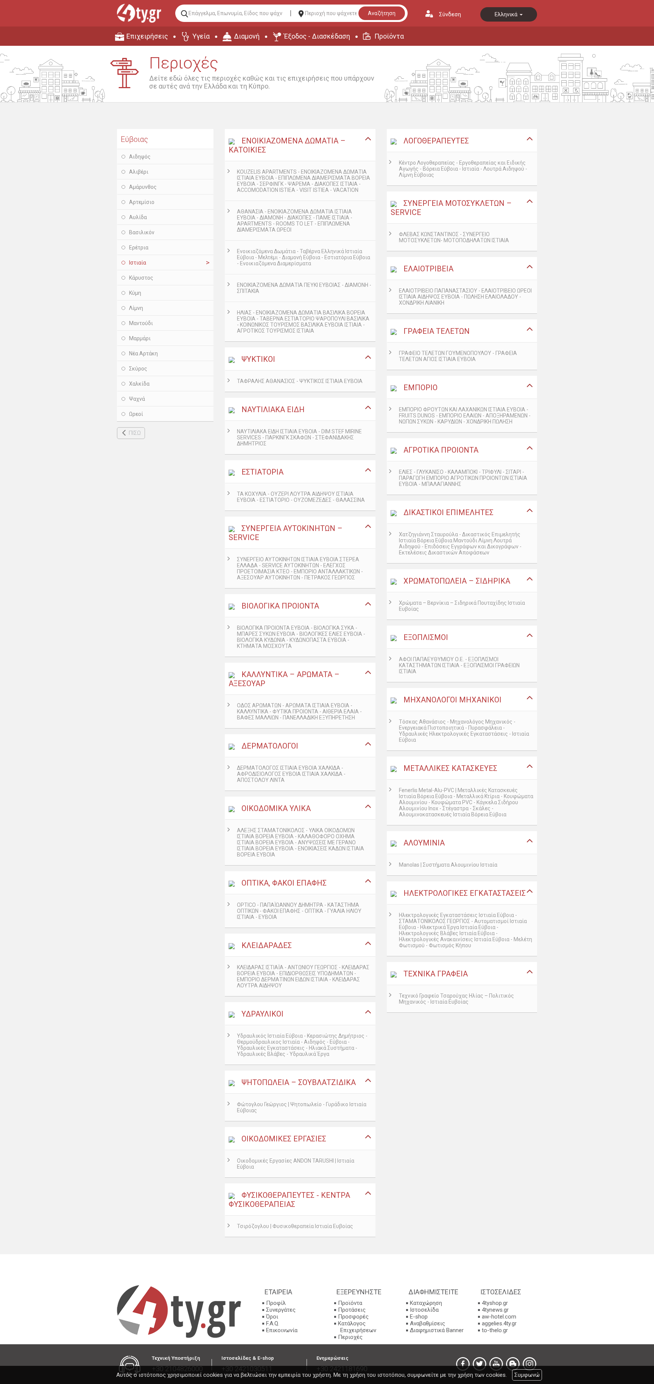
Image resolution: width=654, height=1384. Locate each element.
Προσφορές (353, 1316)
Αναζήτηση (382, 13)
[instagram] (529, 1364)
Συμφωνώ (527, 1375)
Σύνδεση (450, 14)
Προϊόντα (389, 36)
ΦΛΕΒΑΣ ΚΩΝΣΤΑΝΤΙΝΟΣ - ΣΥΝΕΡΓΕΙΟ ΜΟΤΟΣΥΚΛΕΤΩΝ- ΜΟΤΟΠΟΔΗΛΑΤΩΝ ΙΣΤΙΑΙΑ (454, 237)
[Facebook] (463, 1364)
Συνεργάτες (281, 1309)
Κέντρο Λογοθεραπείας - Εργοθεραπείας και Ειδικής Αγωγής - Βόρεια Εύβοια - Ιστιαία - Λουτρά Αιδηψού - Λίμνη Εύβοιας (463, 169)
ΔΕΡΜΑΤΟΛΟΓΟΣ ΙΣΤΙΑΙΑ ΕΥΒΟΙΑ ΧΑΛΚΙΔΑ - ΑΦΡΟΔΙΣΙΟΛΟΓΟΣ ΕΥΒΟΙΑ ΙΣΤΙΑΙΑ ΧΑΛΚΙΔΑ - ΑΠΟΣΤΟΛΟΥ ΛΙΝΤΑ (291, 774)
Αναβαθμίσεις (427, 1323)
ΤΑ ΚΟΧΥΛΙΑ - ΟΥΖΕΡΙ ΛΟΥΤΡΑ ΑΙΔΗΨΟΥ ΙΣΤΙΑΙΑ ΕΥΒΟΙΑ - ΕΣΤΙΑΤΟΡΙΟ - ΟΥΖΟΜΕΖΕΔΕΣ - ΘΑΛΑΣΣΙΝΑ (301, 497)
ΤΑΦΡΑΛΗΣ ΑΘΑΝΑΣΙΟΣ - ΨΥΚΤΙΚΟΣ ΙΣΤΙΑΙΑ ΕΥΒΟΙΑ (300, 381)
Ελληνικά (507, 14)
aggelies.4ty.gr (499, 1323)
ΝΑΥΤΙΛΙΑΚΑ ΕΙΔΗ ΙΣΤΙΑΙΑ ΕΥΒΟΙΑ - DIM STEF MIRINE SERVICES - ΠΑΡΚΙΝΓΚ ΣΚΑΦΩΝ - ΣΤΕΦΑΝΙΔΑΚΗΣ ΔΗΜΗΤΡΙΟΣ (299, 437)
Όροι (272, 1316)
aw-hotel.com (499, 1316)
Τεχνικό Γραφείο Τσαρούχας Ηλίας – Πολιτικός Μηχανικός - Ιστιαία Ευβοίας (456, 999)
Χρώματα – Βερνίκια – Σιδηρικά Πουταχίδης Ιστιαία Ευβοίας (462, 606)
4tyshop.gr (495, 1303)
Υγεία (201, 36)
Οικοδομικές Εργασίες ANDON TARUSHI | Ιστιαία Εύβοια (295, 1164)
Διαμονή (247, 36)
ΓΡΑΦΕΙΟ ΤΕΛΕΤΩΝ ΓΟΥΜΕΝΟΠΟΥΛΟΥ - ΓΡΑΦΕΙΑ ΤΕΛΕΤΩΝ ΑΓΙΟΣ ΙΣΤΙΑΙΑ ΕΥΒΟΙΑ (458, 356)
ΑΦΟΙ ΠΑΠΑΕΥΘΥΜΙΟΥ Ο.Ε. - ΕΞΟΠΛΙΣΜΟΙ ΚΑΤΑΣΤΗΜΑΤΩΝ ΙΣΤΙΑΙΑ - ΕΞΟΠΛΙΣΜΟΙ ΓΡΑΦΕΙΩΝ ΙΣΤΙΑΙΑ (459, 665)
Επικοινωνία (281, 1330)
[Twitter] (479, 1364)
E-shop (419, 1316)
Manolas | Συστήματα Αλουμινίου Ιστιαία (448, 865)
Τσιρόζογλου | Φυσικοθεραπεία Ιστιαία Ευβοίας (295, 1226)
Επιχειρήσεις (147, 36)
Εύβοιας (134, 139)
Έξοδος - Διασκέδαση (317, 36)
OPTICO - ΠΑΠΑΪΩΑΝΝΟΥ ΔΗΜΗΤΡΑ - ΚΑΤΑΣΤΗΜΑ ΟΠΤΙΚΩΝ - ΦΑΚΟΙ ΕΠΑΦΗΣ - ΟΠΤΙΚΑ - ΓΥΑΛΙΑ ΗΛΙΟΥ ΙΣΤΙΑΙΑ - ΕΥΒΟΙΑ (299, 911)
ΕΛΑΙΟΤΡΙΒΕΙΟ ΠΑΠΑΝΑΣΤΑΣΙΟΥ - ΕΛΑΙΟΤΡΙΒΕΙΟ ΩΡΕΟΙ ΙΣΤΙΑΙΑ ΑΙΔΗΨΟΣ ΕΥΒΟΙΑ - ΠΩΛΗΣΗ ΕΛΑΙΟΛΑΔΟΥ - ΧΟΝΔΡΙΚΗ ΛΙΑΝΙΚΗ (465, 297)
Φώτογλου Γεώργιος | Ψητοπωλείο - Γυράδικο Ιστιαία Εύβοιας (301, 1107)
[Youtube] (496, 1364)
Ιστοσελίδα (424, 1309)
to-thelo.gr (495, 1330)
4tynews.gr (495, 1309)
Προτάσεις (352, 1309)
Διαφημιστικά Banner (437, 1330)
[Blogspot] (513, 1364)
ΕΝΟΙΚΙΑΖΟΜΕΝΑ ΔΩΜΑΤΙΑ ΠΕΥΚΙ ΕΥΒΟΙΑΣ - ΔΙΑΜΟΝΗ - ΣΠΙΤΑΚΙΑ (304, 288)
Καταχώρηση (426, 1303)
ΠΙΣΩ (135, 433)
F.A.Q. (272, 1323)
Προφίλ (276, 1303)
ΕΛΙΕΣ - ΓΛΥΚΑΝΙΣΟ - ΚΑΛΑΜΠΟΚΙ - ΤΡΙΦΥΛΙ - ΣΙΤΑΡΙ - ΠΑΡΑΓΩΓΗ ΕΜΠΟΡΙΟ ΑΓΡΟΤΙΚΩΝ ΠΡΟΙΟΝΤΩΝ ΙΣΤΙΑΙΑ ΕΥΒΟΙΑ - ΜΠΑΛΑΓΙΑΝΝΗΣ (463, 478)
